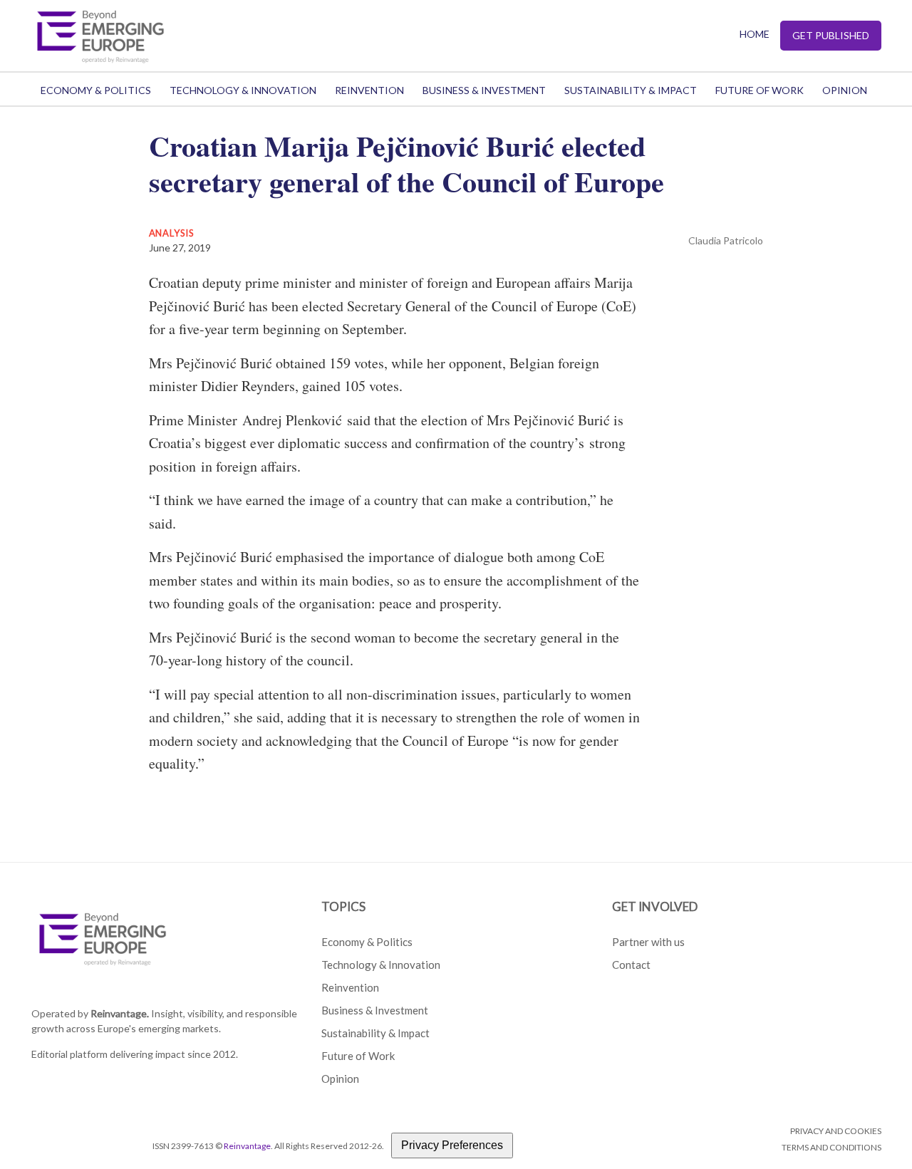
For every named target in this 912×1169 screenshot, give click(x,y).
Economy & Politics (96, 90)
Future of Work (759, 90)
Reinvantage (247, 1146)
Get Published (830, 35)
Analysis (172, 233)
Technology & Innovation (243, 90)
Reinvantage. (119, 1013)
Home (755, 34)
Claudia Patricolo (725, 240)
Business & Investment (484, 90)
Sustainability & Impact (630, 90)
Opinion (844, 90)
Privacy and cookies (835, 1131)
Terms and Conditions (831, 1147)
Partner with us (648, 941)
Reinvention (369, 90)
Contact (631, 964)
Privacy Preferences (452, 1145)
